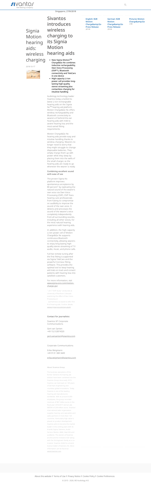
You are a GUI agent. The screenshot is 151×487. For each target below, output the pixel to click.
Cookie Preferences (106, 476)
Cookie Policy (89, 476)
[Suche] (125, 5)
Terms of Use (60, 476)
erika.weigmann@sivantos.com (61, 357)
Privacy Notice (74, 476)
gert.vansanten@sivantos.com (61, 336)
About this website (43, 476)
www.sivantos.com (54, 451)
